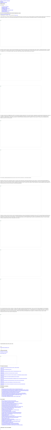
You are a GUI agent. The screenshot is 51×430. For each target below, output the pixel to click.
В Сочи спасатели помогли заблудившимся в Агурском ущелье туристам (12, 394)
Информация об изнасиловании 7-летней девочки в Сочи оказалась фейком (12, 424)
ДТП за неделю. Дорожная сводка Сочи (5, 369)
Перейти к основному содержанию (5, 0)
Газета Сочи (2, 368)
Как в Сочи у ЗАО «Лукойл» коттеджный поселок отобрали (10, 417)
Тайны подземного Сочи (5, 414)
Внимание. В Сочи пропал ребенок (7, 420)
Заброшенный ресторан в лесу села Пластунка (8, 415)
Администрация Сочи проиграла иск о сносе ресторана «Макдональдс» (12, 412)
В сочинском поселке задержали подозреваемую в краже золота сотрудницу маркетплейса (12, 383)
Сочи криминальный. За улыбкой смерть (7, 422)
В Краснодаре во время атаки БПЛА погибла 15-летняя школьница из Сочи (10, 371)
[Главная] (1, 1)
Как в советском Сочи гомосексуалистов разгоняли (9, 400)
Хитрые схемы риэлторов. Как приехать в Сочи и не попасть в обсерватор (12, 403)
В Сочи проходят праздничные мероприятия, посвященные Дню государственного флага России (13, 378)
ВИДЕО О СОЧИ (4, 10)
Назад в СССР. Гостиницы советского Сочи (8, 408)
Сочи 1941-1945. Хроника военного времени (8, 402)
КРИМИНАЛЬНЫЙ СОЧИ (5, 8)
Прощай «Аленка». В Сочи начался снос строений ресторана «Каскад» (11, 413)
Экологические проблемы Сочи (4, 347)
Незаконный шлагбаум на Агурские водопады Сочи (9, 405)
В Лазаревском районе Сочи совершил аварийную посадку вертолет (9, 376)
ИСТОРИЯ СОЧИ (4, 9)
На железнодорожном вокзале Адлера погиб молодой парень (10, 423)
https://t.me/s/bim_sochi (3, 353)
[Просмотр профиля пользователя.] (5, 14)
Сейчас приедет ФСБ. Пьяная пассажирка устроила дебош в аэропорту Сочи (12, 406)
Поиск (1, 5)
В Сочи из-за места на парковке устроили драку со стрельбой (10, 404)
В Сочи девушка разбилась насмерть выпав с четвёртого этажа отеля (11, 407)
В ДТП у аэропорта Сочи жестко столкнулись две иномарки (10, 401)
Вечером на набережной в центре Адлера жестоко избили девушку (11, 421)
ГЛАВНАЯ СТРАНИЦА (5, 6)
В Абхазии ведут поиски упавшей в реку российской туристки (10, 409)
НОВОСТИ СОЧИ (4, 7)
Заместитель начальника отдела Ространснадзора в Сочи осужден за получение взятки (12, 380)
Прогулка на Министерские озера (6, 410)
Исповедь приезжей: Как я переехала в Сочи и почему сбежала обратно (11, 416)
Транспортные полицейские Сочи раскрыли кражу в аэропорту (10, 392)
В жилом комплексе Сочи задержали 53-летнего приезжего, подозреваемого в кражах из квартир (13, 374)
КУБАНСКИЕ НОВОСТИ (5, 11)
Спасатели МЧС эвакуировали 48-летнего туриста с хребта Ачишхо (9, 367)
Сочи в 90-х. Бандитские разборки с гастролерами (9, 411)
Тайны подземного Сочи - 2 (6, 418)
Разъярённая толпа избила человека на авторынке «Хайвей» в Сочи (11, 419)
